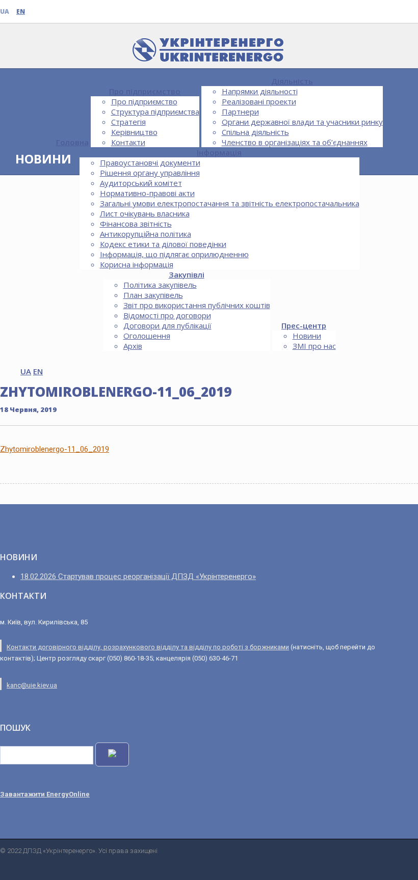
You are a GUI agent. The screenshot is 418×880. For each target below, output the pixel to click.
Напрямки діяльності (260, 91)
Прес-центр (303, 325)
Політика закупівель (160, 285)
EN (20, 11)
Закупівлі (186, 274)
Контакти (128, 142)
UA (4, 11)
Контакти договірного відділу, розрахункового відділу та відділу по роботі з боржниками (148, 647)
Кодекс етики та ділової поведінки (163, 244)
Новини (307, 336)
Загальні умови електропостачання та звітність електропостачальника (229, 203)
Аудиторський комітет (141, 183)
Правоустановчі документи (150, 162)
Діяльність (292, 81)
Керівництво (134, 132)
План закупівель (153, 295)
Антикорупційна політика (145, 234)
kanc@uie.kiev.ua (32, 685)
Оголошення (146, 336)
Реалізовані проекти (259, 101)
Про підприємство (144, 91)
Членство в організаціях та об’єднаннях (295, 142)
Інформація (219, 152)
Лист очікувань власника (145, 213)
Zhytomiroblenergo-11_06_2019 (54, 449)
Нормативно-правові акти (147, 193)
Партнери (240, 111)
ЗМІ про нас (314, 346)
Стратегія (128, 122)
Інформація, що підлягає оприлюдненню (174, 254)
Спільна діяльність (255, 132)
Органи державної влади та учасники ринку (302, 122)
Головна (72, 142)
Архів (132, 346)
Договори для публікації (167, 325)
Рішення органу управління (150, 173)
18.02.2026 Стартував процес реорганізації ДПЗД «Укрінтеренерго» (138, 576)
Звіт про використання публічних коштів (196, 305)
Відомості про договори (167, 315)
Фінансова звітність (136, 223)
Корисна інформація (136, 264)
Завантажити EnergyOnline (45, 794)
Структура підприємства (155, 111)
